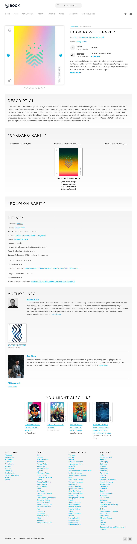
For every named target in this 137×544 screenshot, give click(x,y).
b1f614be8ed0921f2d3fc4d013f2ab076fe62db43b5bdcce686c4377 (52, 268)
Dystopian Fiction (43, 500)
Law (101, 520)
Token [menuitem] (61, 14)
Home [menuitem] (7, 14)
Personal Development (108, 480)
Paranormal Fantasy (44, 493)
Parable (71, 459)
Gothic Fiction (42, 486)
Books (76, 26)
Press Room (9, 464)
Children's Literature (44, 477)
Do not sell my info (12, 475)
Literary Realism (74, 518)
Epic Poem (41, 511)
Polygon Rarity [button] (27, 204)
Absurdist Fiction (74, 491)
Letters (102, 525)
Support (8, 468)
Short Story (41, 466)
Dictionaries (104, 498)
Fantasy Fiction (42, 464)
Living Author (81, 41)
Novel (39, 455)
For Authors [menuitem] (27, 14)
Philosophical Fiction (44, 504)
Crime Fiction (42, 475)
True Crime (104, 516)
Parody (71, 500)
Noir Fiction (41, 491)
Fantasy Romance (75, 473)
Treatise (103, 477)
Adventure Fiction (43, 473)
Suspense (40, 520)
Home (72, 26)
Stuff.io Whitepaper (17, 345)
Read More (56, 314)
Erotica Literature (74, 507)
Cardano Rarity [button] (28, 135)
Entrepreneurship (106, 493)
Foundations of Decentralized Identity (32, 427)
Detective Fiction (43, 502)
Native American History (109, 504)
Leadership (104, 486)
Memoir (103, 475)
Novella (39, 495)
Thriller (39, 480)
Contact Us (9, 457)
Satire (39, 489)
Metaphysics (105, 513)
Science (103, 466)
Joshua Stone (78, 37)
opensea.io (95, 56)
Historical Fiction (43, 468)
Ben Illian (88, 37)
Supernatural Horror (75, 464)
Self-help (103, 464)
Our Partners (10, 473)
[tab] (24, 88)
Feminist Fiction (74, 504)
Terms (7, 480)
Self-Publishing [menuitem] (88, 14)
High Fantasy (73, 522)
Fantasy (40, 457)
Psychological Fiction (76, 493)
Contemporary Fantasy (77, 475)
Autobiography (105, 484)
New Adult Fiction (74, 486)
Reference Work (21, 239)
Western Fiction (42, 516)
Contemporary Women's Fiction (80, 471)
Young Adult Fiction (44, 482)
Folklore (71, 468)
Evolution (103, 507)
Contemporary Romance (46, 498)
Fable (70, 477)
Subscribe (8, 462)
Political (103, 529)
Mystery (40, 471)
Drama (71, 457)
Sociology (103, 491)
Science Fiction (42, 459)
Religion (103, 459)
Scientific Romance (75, 462)
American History (106, 482)
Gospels (103, 522)
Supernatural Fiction (44, 522)
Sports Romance (74, 502)
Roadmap (8, 471)
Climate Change (106, 518)
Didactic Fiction (74, 520)
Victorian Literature (75, 482)
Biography (104, 468)
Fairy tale (71, 466)
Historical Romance (44, 507)
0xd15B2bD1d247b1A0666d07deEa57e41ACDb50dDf (53, 281)
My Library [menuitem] (73, 14)
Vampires (72, 455)
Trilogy (70, 511)
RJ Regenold (98, 37)
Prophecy (103, 495)
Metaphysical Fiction (76, 498)
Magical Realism (74, 513)
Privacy (7, 477)
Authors (8, 466)
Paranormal (72, 484)
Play (38, 509)
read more (75, 72)
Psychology (104, 473)
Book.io (20, 224)
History (102, 455)
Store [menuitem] (16, 14)
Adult (39, 518)
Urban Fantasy (42, 484)
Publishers (9, 459)
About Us (8, 455)
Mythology (41, 513)
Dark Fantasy (73, 495)
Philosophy (104, 462)
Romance (40, 462)
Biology (102, 509)
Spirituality (104, 471)
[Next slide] (60, 55)
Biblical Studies (105, 502)
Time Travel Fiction (75, 480)
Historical (103, 489)
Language (104, 500)
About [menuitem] (40, 14)
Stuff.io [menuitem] (51, 14)
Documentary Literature (109, 511)
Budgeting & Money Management (113, 527)
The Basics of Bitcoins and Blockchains (76, 427)
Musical (71, 516)
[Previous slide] (8, 55)
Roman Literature (74, 525)
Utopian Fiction (74, 509)
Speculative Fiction (75, 489)
